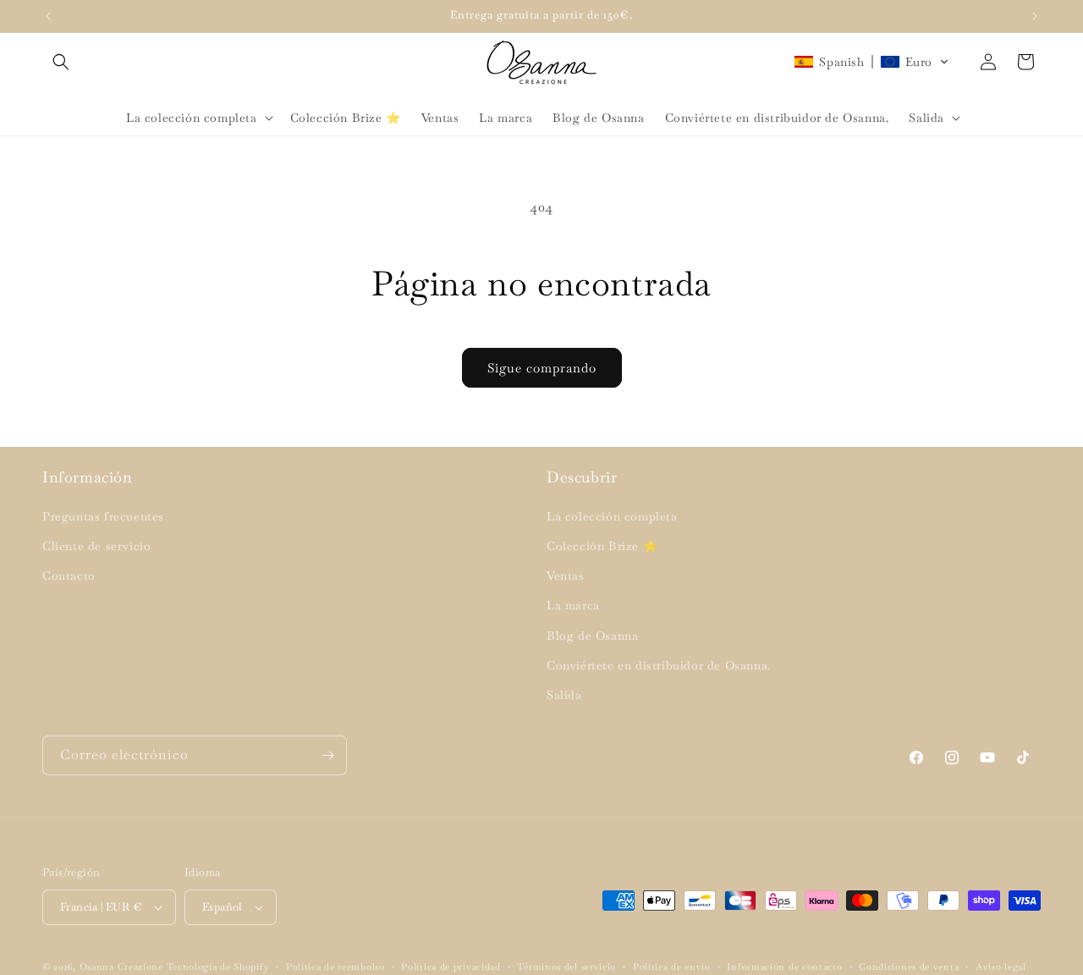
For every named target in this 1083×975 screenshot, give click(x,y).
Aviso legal (1001, 966)
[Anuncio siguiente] (1034, 16)
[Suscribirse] (327, 755)
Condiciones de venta (909, 966)
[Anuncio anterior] (48, 16)
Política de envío (672, 966)
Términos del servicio (566, 966)
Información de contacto (784, 966)
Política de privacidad (450, 966)
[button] (61, 61)
